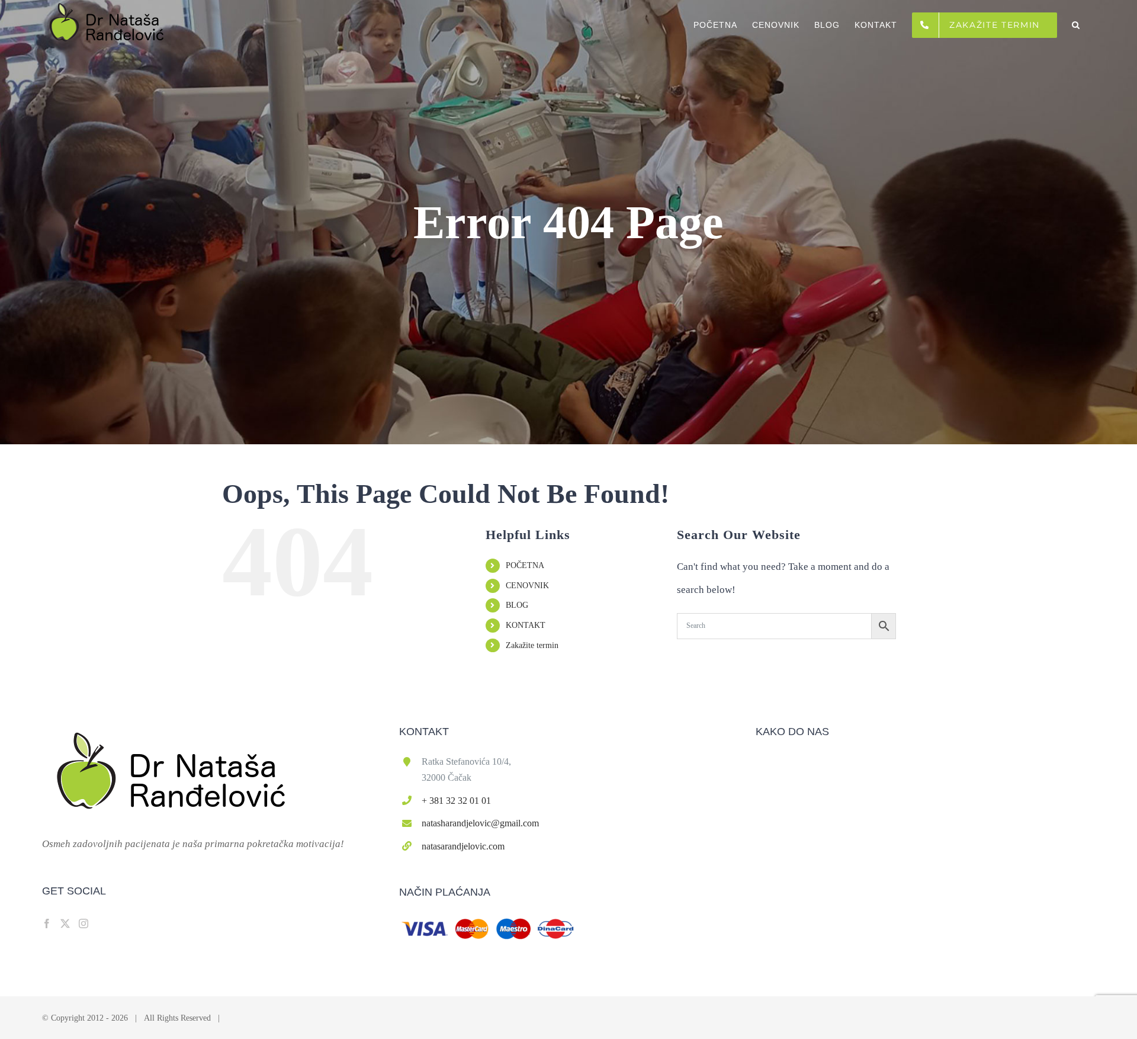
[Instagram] (83, 923)
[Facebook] (47, 923)
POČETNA (525, 565)
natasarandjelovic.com (463, 846)
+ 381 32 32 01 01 (456, 801)
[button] (1076, 25)
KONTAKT (525, 625)
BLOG (517, 605)
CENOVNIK (527, 585)
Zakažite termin (532, 645)
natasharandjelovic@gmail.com (480, 823)
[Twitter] (65, 923)
